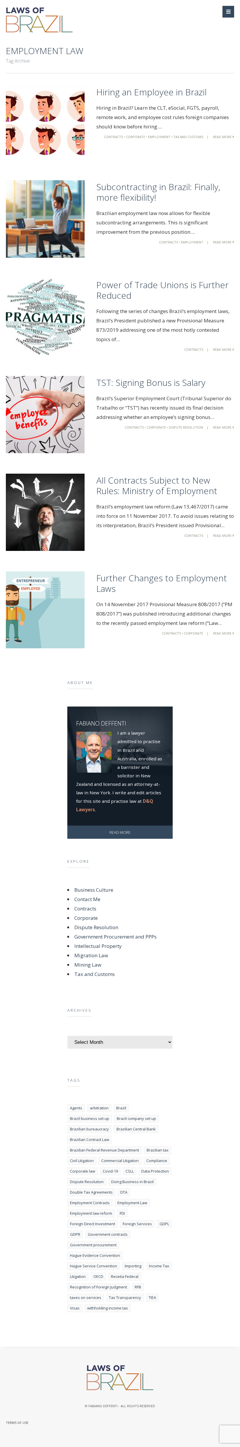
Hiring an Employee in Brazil (151, 92)
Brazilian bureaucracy (89, 1129)
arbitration (99, 1108)
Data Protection (155, 1171)
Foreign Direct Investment (92, 1223)
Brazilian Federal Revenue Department (104, 1150)
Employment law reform (91, 1213)
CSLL (130, 1171)
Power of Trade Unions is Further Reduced (162, 290)
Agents (76, 1108)
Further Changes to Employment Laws (161, 583)
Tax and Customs (188, 137)
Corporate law (82, 1171)
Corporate (135, 137)
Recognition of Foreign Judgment (98, 1287)
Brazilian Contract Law (89, 1139)
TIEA (152, 1297)
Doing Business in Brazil (132, 1181)
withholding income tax (107, 1308)
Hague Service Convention (93, 1266)
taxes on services (85, 1297)
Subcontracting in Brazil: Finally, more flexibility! (158, 192)
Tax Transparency (125, 1297)
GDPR (75, 1234)
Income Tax (159, 1266)
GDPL (164, 1223)
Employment (159, 137)
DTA (123, 1192)
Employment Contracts (90, 1202)
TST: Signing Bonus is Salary (150, 383)
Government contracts (108, 1234)
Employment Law (132, 1202)
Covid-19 (110, 1171)
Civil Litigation (82, 1160)
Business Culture (93, 889)
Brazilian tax (158, 1150)
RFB (138, 1287)
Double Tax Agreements (91, 1192)
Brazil (121, 1108)
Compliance (156, 1160)
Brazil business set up (89, 1118)
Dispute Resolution (186, 427)
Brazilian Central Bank (136, 1129)
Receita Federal (124, 1276)
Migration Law (91, 955)
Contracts (113, 137)
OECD (98, 1276)
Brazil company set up (136, 1118)
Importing (133, 1266)
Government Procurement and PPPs (115, 936)
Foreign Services (137, 1223)
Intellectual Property (98, 946)
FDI (122, 1213)
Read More (222, 137)
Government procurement (93, 1244)
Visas (75, 1308)
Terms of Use (17, 1422)
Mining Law (87, 964)
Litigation (78, 1276)
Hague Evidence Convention (95, 1255)
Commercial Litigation (120, 1160)
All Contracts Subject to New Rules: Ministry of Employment (156, 485)
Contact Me (87, 899)
